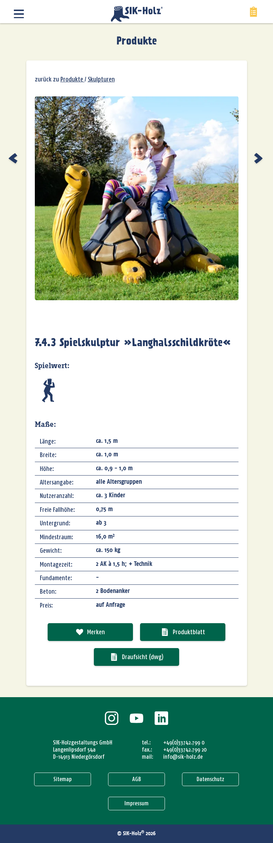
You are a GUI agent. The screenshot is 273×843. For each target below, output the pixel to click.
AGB (136, 779)
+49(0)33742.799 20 (185, 749)
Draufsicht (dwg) (143, 657)
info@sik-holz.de (183, 756)
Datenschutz (210, 779)
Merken (96, 632)
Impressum (136, 803)
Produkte (137, 42)
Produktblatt (189, 632)
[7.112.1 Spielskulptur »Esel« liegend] (14, 158)
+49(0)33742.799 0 (183, 742)
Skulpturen (101, 79)
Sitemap (62, 779)
